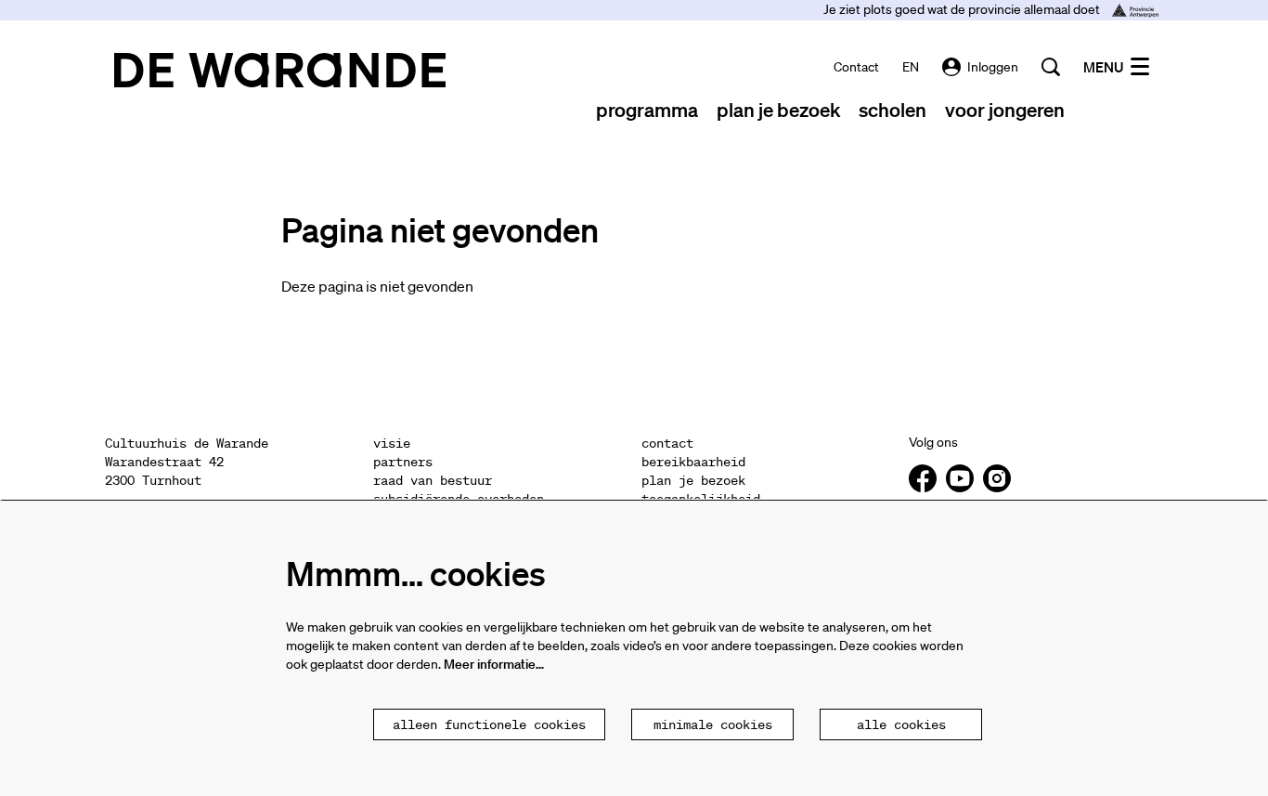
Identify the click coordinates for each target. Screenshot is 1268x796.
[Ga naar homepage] (280, 70)
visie (391, 443)
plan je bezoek (693, 480)
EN (910, 67)
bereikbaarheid (693, 461)
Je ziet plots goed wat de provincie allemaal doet (963, 9)
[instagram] (997, 478)
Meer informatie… (494, 664)
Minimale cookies (712, 724)
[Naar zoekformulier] (1051, 67)
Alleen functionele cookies (489, 724)
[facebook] (923, 478)
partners (403, 461)
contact (856, 67)
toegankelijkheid (700, 498)
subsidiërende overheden (458, 498)
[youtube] (960, 478)
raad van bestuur (432, 480)
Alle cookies (901, 724)
